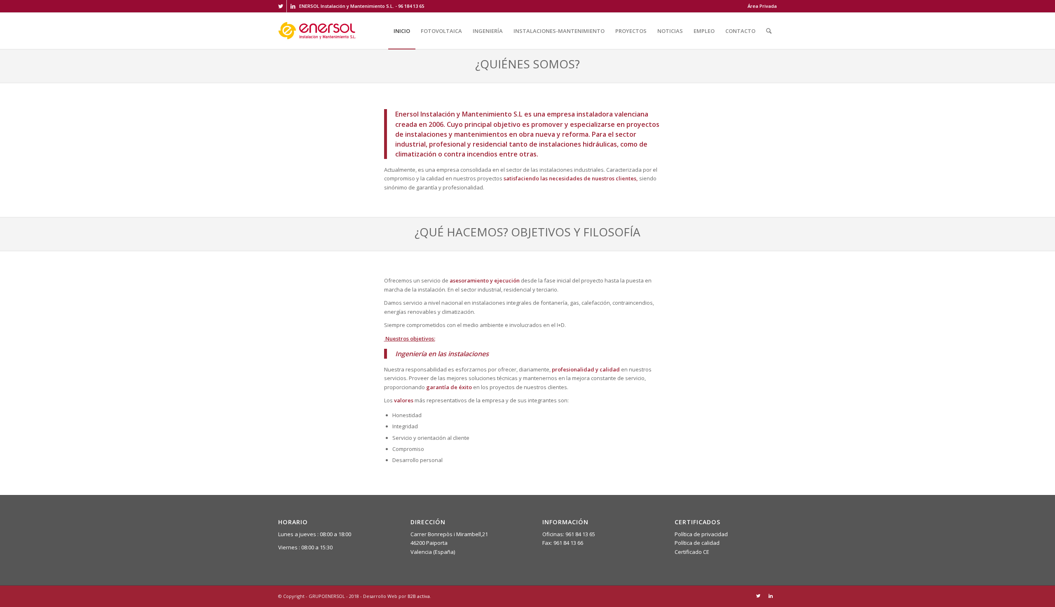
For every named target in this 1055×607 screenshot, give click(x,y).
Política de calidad (697, 542)
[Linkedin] (293, 6)
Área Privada (762, 6)
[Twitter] (280, 6)
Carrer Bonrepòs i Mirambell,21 (449, 534)
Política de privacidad (701, 534)
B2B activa (419, 596)
